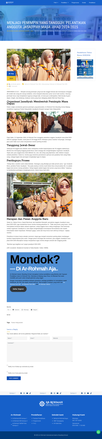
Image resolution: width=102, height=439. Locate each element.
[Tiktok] (30, 393)
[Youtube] (27, 393)
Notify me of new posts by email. (18, 373)
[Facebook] (21, 393)
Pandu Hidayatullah (17, 322)
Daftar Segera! (18, 289)
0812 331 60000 (77, 420)
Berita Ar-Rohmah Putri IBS (33, 84)
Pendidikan (64, 2)
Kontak (84, 2)
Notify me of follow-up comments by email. (21, 366)
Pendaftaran (92, 2)
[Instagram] (24, 393)
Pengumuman (75, 2)
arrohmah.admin (15, 84)
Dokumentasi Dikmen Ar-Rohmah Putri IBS (54, 84)
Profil (55, 2)
